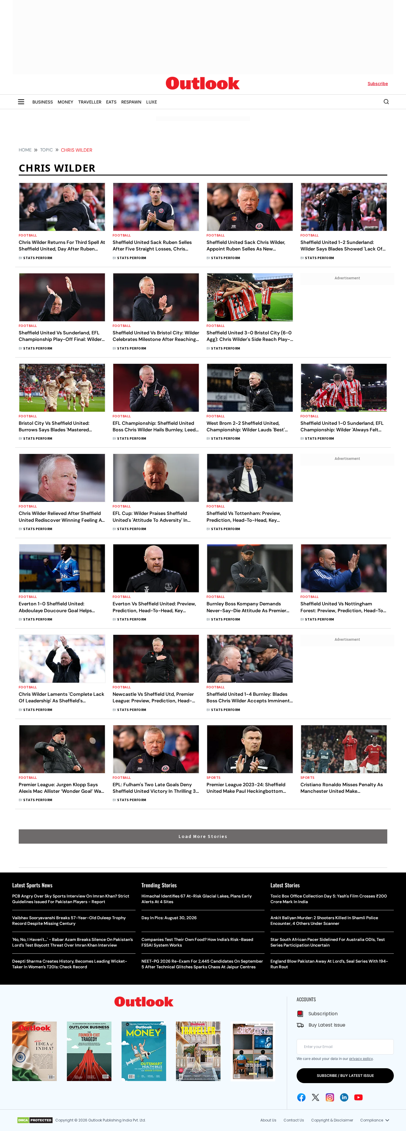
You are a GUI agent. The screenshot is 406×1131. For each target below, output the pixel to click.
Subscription (323, 1013)
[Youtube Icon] (358, 1097)
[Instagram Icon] (330, 1097)
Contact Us (294, 1120)
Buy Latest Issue (327, 1025)
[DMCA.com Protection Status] (35, 1120)
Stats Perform (37, 258)
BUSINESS (42, 101)
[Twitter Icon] (315, 1097)
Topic (46, 150)
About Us (268, 1120)
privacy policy (361, 1058)
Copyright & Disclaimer (332, 1120)
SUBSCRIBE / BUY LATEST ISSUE (345, 1075)
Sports (214, 777)
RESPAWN (131, 101)
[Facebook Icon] (301, 1097)
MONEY (65, 101)
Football (28, 235)
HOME (25, 150)
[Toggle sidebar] (21, 102)
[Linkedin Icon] (344, 1097)
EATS (111, 101)
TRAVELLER (89, 101)
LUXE (151, 101)
